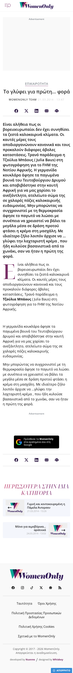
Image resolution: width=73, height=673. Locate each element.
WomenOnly (36, 575)
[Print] (56, 111)
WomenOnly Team (23, 99)
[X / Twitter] (26, 111)
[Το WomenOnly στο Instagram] (22, 588)
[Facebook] (16, 111)
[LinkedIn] (36, 111)
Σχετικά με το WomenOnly (36, 636)
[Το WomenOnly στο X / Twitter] (41, 588)
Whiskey (58, 659)
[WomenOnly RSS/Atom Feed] (60, 588)
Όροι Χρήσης (47, 603)
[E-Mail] (46, 111)
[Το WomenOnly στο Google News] (50, 588)
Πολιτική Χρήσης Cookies (36, 627)
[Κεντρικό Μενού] (8, 6)
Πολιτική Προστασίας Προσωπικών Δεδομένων (36, 615)
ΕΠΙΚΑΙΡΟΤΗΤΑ (36, 84)
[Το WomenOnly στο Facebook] (13, 588)
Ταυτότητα (24, 603)
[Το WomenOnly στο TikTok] (32, 588)
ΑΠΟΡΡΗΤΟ (63, 670)
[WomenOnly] (36, 5)
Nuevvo (30, 659)
